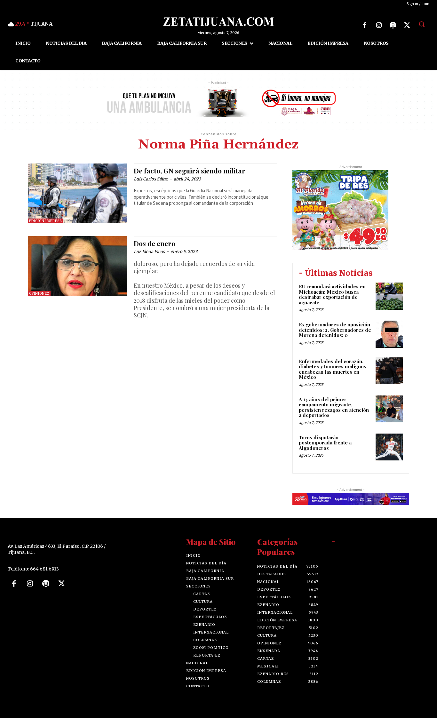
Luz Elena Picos (149, 251)
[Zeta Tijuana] (218, 21)
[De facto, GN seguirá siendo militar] (77, 193)
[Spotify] (392, 25)
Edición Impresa (45, 221)
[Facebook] (364, 25)
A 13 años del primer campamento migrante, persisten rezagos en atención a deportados (334, 407)
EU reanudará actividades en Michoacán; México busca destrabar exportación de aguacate (332, 294)
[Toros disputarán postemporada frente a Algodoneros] (389, 447)
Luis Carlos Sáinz (151, 179)
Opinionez (39, 293)
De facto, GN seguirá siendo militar (189, 170)
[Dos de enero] (77, 266)
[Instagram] (378, 25)
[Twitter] (406, 25)
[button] (421, 24)
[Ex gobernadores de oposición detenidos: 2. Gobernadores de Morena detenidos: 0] (389, 334)
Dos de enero (154, 243)
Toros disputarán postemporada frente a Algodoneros (325, 442)
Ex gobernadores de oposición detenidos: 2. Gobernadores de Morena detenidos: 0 (335, 329)
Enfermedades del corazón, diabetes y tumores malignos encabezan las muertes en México (332, 369)
